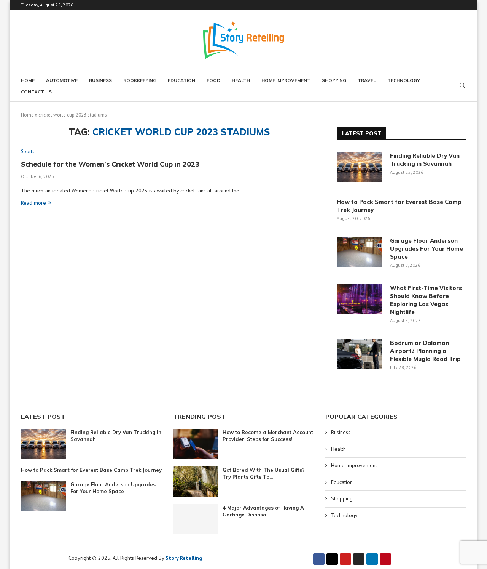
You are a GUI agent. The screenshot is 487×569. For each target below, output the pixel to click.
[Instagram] (358, 559)
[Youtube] (345, 559)
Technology (403, 80)
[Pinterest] (385, 559)
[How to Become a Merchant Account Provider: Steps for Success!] (195, 444)
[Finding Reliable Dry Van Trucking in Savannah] (359, 167)
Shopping (334, 80)
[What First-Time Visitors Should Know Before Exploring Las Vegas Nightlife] (359, 299)
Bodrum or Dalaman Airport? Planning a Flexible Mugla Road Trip (425, 350)
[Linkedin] (372, 559)
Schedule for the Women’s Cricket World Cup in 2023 (110, 164)
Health (241, 80)
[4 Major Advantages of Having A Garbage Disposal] (195, 519)
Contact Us (36, 92)
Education (181, 80)
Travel (367, 80)
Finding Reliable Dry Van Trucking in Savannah (425, 159)
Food (213, 80)
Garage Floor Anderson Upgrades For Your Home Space (426, 248)
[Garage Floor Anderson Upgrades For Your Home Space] (359, 252)
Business (100, 80)
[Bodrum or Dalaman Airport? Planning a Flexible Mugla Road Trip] (359, 354)
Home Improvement (285, 80)
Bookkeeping (139, 80)
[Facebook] (319, 559)
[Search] (462, 86)
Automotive (62, 80)
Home (28, 80)
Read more (33, 202)
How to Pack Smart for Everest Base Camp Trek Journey (399, 205)
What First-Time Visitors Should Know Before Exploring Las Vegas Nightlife (426, 300)
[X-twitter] (332, 559)
